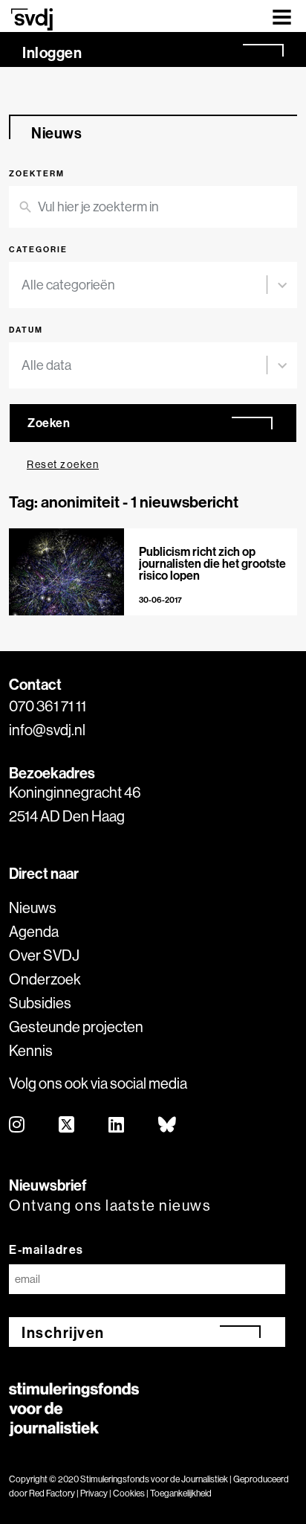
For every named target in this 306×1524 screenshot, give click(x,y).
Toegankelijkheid (181, 1493)
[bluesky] (168, 1125)
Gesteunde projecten (76, 1026)
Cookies (129, 1493)
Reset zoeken (63, 464)
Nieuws (32, 907)
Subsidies (40, 1002)
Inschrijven (63, 1332)
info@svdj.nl (47, 729)
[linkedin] (117, 1125)
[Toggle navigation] (282, 16)
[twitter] (67, 1125)
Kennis (31, 1050)
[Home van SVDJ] (32, 19)
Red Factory (52, 1493)
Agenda (34, 931)
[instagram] (17, 1125)
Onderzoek (45, 979)
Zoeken (48, 422)
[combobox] (144, 285)
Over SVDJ (44, 955)
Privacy (94, 1493)
